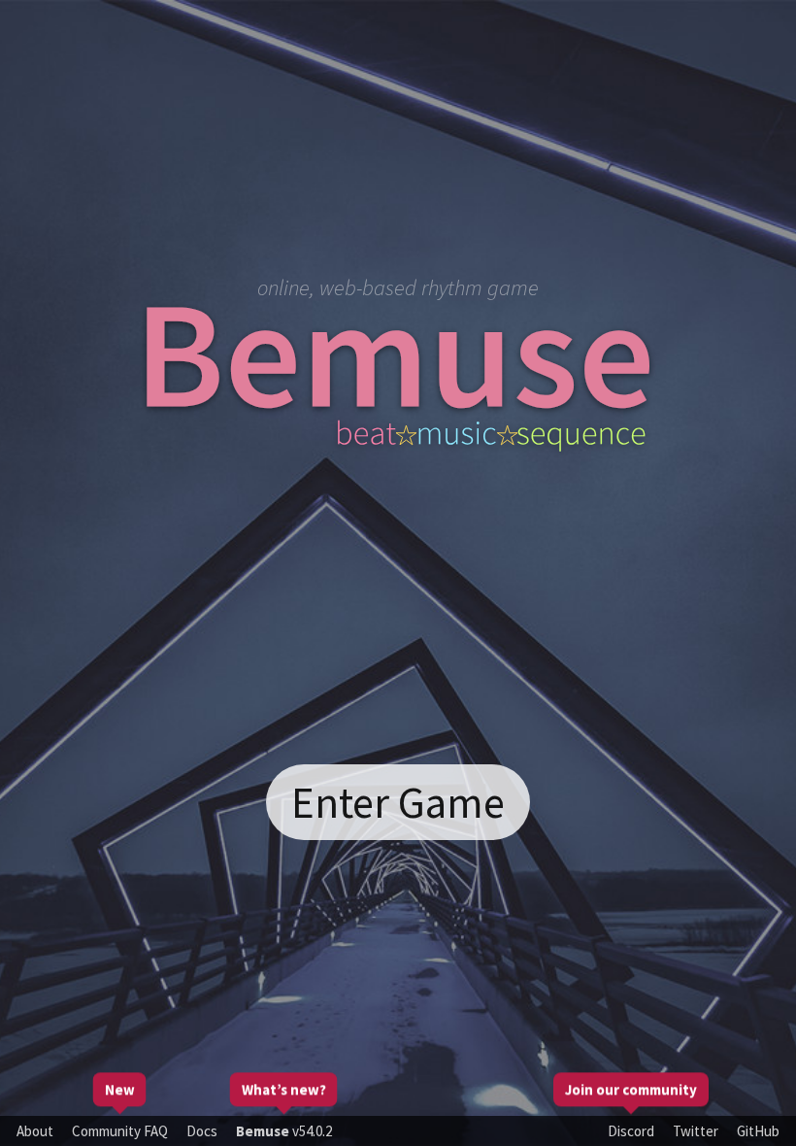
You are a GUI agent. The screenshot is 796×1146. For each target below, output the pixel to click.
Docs (201, 1131)
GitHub (758, 1131)
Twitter (695, 1131)
